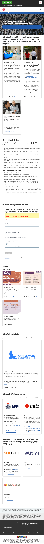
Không (7, 244)
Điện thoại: (6, 223)
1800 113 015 (30, 426)
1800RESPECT (16, 469)
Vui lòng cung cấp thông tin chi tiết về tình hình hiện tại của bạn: (15, 246)
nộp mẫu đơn (8, 253)
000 (23, 397)
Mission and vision (5, 523)
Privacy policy (25, 532)
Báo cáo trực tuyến (10, 428)
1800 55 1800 (10, 500)
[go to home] (3, 9)
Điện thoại (8, 233)
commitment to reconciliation (9, 518)
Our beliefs (4, 525)
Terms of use (30, 532)
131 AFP (8, 427)
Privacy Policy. (7, 258)
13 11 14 (29, 468)
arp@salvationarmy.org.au (31, 77)
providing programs (28, 540)
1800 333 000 (17, 425)
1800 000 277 (30, 76)
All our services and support (7, 527)
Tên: (5, 219)
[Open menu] (41, 9)
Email (6, 227)
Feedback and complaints (37, 532)
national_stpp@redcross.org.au (34, 428)
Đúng (7, 243)
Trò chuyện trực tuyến (30, 470)
